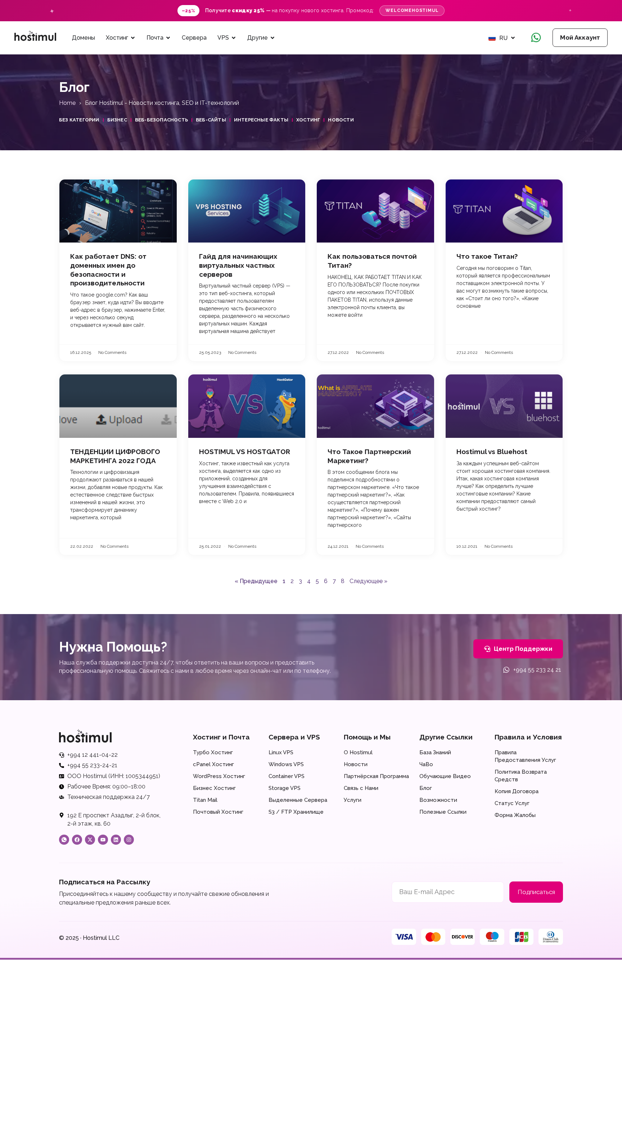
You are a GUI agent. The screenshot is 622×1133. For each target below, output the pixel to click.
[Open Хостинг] (133, 38)
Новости (340, 120)
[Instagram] (129, 840)
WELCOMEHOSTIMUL (412, 10)
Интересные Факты (261, 120)
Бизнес (117, 120)
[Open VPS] (233, 38)
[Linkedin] (116, 840)
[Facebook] (77, 840)
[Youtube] (103, 840)
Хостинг (308, 120)
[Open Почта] (168, 38)
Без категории (79, 120)
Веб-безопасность (161, 120)
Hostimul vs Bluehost (491, 452)
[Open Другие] (272, 38)
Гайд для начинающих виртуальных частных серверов (238, 265)
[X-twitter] (90, 840)
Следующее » (368, 581)
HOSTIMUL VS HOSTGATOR (244, 452)
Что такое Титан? (487, 256)
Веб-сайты (211, 120)
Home (67, 102)
